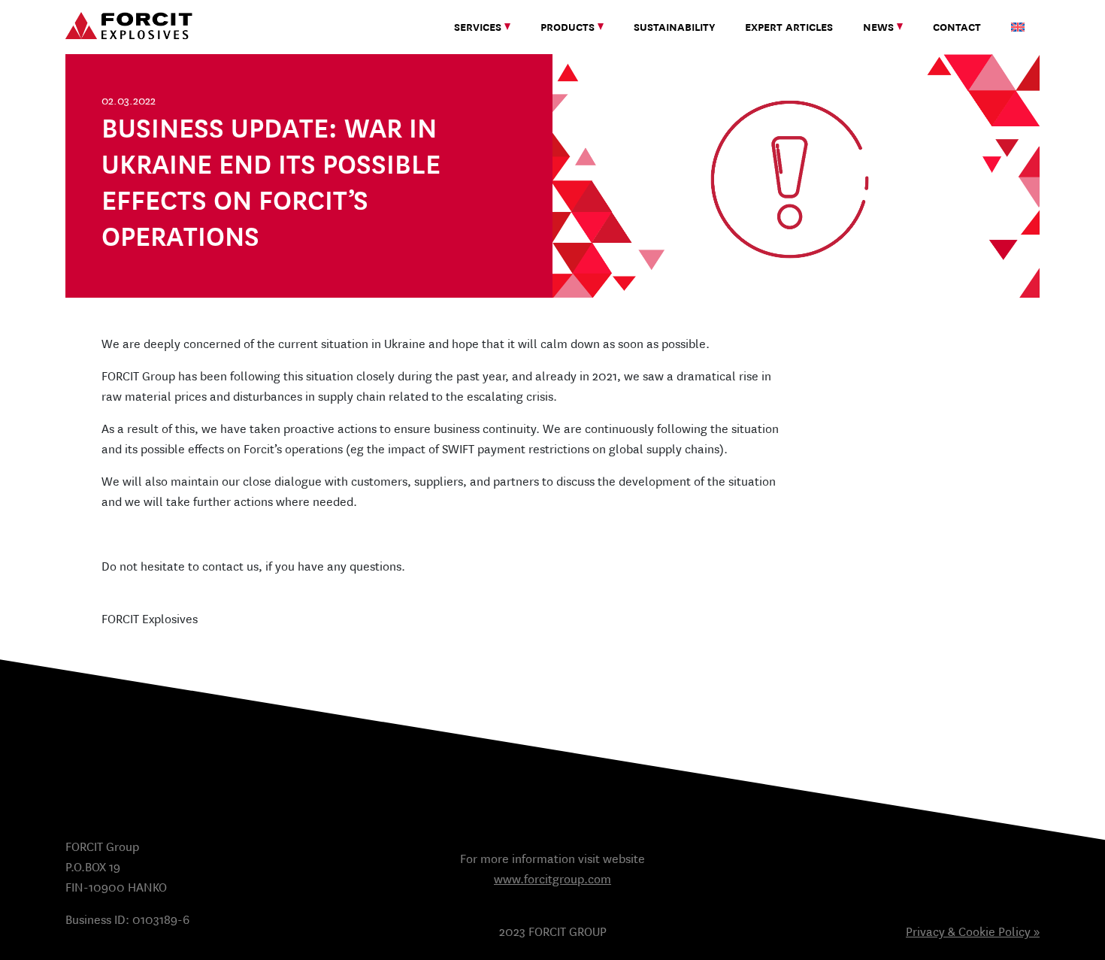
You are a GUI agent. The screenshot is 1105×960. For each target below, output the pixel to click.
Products (567, 27)
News (878, 27)
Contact (957, 27)
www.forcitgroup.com (552, 879)
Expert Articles (789, 27)
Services (477, 27)
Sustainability (674, 27)
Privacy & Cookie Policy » (973, 932)
